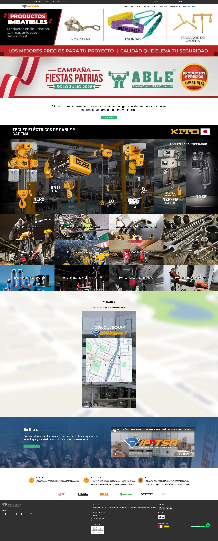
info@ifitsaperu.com (100, 520)
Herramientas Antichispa (82, 252)
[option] (109, 53)
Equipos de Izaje (27, 226)
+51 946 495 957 (102, 510)
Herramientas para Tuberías (81, 226)
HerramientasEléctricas (27, 252)
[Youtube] (182, 2)
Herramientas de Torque (191, 277)
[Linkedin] (184, 2)
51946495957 (101, 518)
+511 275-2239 (101, 512)
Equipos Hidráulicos (27, 277)
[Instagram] (179, 2)
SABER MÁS (32, 446)
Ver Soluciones (109, 117)
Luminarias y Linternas (82, 277)
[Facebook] (177, 2)
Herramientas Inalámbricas (136, 252)
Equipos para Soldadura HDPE (136, 226)
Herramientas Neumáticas (136, 277)
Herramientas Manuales (191, 239)
